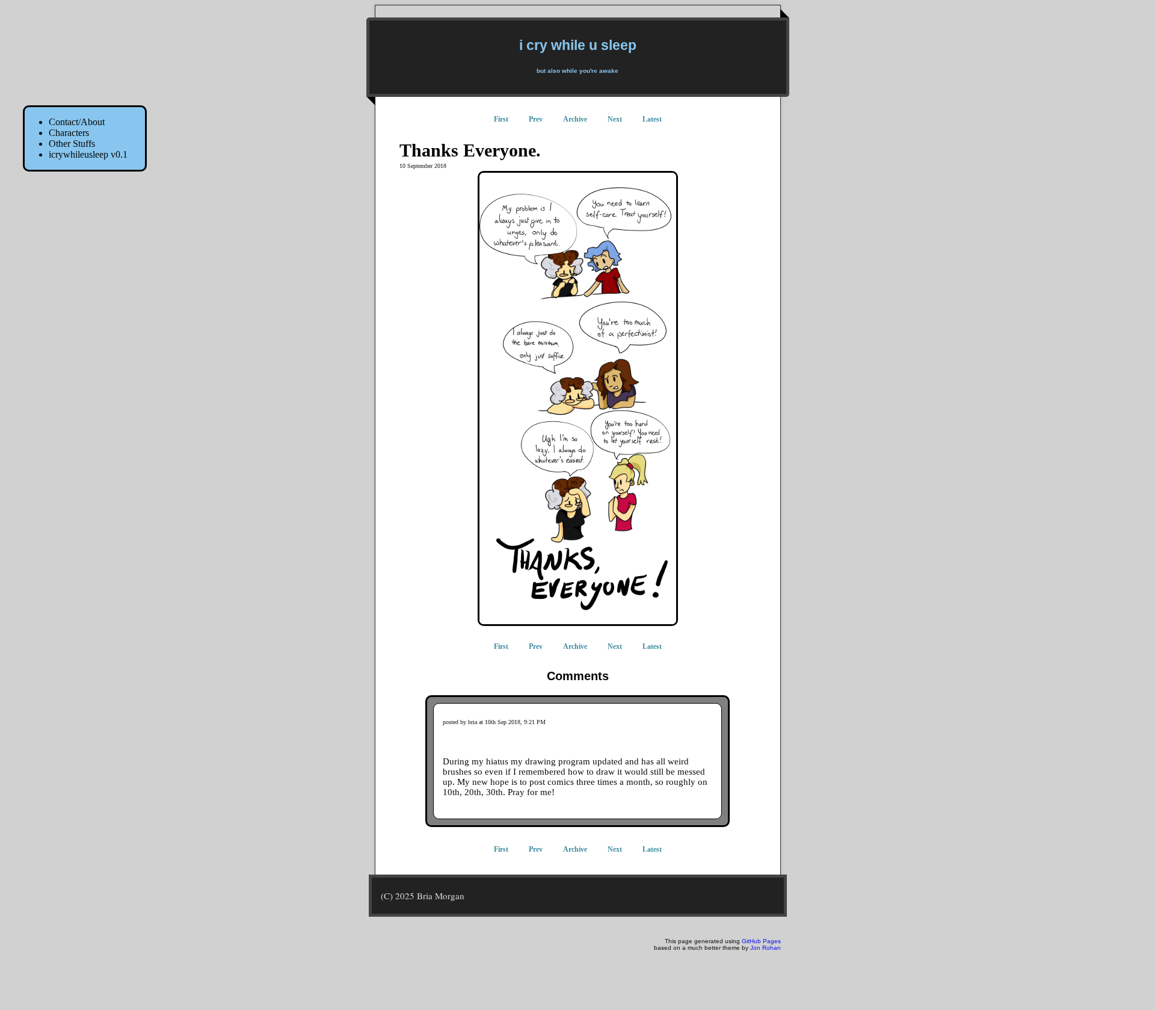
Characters (69, 133)
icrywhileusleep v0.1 (88, 154)
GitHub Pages (761, 941)
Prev (536, 119)
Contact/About (77, 122)
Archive (575, 119)
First (501, 119)
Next (615, 119)
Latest (652, 119)
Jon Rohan (765, 947)
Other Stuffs (72, 143)
